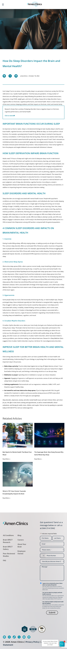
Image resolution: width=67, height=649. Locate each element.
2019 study (21, 137)
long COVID (13, 99)
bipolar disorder (15, 254)
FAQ (4, 560)
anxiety (33, 251)
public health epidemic (21, 94)
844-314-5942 (48, 528)
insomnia (59, 243)
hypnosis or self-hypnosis (26, 378)
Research (15, 310)
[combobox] (42, 555)
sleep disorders (52, 99)
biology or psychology (37, 359)
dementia (61, 277)
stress (30, 206)
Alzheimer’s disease (46, 147)
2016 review (34, 277)
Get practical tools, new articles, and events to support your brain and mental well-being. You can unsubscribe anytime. (53, 605)
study (53, 166)
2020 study (56, 285)
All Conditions (8, 535)
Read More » (6, 459)
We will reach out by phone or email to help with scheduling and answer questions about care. (53, 586)
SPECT (19, 279)
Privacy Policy (32, 642)
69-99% (31, 254)
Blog (19, 535)
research (22, 274)
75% (47, 248)
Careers (21, 540)
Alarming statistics (29, 212)
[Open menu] (3, 4)
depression (6, 99)
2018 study (13, 164)
